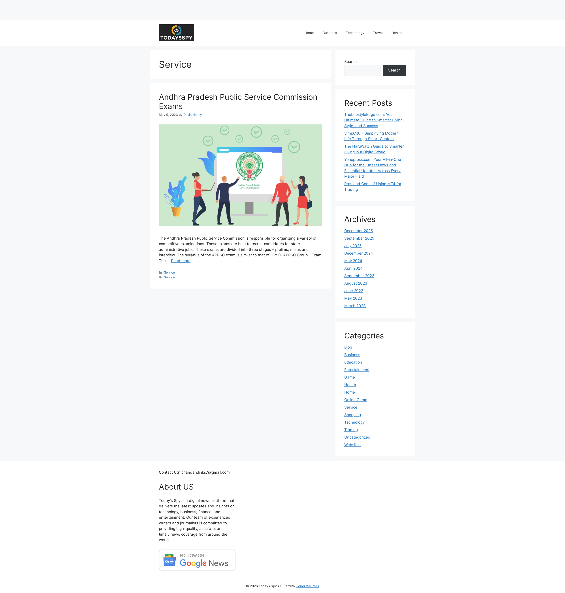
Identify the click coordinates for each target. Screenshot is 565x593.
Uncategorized (357, 437)
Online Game (355, 400)
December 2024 (358, 253)
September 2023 (359, 276)
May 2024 (353, 261)
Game (349, 377)
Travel (378, 33)
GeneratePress (307, 586)
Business (330, 33)
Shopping (352, 415)
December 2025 (358, 231)
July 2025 (353, 246)
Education (353, 362)
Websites (352, 445)
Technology (355, 33)
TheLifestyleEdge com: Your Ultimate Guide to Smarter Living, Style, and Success (374, 120)
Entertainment (356, 370)
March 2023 (355, 306)
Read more (180, 261)
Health (397, 33)
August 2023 (355, 283)
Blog (348, 347)
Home (309, 33)
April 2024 (353, 268)
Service (169, 272)
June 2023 (353, 291)
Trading (351, 430)
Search (350, 61)
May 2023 (353, 298)
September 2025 (359, 238)
